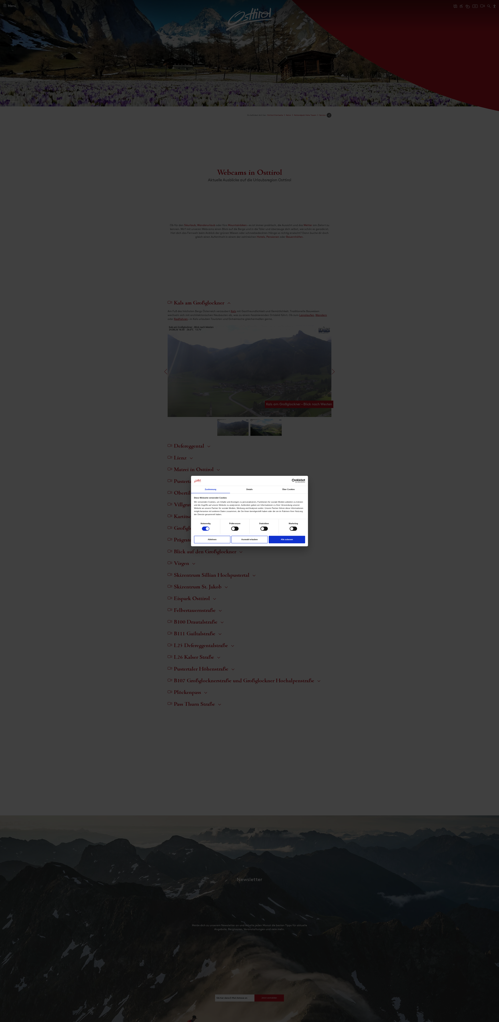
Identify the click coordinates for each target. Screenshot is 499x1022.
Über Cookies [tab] (288, 489)
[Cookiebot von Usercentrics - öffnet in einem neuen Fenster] (293, 481)
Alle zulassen (287, 539)
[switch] (235, 530)
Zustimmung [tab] (210, 489)
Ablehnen (212, 539)
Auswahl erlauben (249, 539)
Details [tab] (249, 489)
